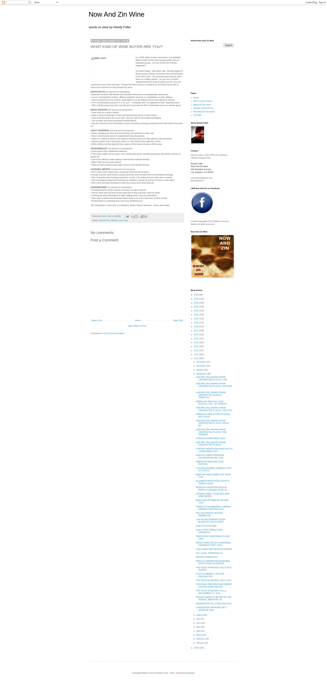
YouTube (197, 115)
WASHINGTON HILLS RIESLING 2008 (213, 603)
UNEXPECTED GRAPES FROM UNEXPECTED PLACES (210, 443)
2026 (196, 295)
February (200, 639)
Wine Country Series (202, 101)
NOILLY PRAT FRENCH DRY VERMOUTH (209, 531)
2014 (196, 342)
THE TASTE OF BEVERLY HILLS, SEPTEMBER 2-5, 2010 (211, 592)
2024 (196, 303)
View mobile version (137, 326)
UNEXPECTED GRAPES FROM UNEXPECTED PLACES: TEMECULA (210, 395)
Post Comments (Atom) (113, 333)
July (198, 619)
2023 (196, 306)
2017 (196, 330)
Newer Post (96, 320)
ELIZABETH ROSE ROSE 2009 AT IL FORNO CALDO (213, 482)
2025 (196, 299)
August (199, 615)
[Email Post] (127, 216)
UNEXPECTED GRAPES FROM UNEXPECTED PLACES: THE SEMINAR (211, 432)
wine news (123, 220)
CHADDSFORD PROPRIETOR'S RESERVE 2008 (211, 608)
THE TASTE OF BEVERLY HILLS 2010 (213, 580)
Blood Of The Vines (202, 105)
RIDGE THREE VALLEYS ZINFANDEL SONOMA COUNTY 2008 (213, 544)
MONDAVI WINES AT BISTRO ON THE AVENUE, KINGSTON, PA (213, 598)
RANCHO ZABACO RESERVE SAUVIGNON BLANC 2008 (210, 456)
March (199, 635)
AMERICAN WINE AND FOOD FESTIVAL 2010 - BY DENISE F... (212, 402)
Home (138, 320)
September (201, 374)
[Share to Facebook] (142, 216)
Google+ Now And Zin (203, 108)
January (200, 643)
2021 (196, 314)
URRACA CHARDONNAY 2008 (210, 438)
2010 (196, 358)
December (201, 362)
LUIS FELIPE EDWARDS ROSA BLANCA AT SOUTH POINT (210, 520)
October (200, 370)
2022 (196, 311)
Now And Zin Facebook (204, 111)
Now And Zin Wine (116, 14)
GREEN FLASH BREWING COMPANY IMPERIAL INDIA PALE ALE (213, 508)
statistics (114, 220)
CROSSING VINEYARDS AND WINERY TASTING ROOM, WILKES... (214, 585)
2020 (196, 319)
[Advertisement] (208, 69)
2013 (196, 346)
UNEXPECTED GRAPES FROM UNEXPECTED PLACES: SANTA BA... (212, 423)
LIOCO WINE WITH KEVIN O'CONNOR (214, 549)
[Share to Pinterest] (145, 216)
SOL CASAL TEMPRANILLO (209, 553)
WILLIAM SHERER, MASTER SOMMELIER (209, 514)
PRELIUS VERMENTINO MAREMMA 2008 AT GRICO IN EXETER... (213, 562)
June (198, 623)
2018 (196, 326)
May (198, 627)
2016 (196, 334)
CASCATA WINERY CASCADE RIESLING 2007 (210, 575)
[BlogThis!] (136, 216)
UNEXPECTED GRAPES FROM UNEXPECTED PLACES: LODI (211, 378)
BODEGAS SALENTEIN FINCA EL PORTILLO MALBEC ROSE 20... (212, 488)
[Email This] (132, 216)
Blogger (190, 673)
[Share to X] (139, 216)
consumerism (104, 220)
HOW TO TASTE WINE (206, 526)
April (198, 631)
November (201, 366)
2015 (196, 338)
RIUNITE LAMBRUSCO (207, 557)
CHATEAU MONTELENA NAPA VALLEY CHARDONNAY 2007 (214, 450)
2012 (196, 350)
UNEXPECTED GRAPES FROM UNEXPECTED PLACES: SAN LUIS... (214, 409)
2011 (196, 354)
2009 (196, 648)
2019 (196, 322)
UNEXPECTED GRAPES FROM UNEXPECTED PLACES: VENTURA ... (214, 386)
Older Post (178, 320)
